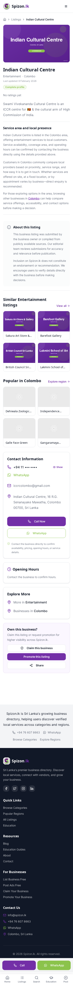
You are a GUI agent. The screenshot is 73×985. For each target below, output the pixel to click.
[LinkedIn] (32, 788)
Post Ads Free (12, 885)
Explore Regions (50, 739)
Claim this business (40, 648)
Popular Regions (13, 813)
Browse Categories (25, 739)
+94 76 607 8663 (28, 732)
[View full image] (36, 44)
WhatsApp (40, 533)
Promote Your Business (17, 897)
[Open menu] (66, 6)
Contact (8, 861)
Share (40, 665)
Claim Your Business (15, 891)
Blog (6, 843)
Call (22, 965)
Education (9, 825)
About (7, 855)
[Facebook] (6, 788)
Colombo (29, 76)
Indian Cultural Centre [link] (40, 19)
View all (61, 305)
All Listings (10, 819)
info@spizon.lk (17, 915)
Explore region (57, 381)
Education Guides (14, 849)
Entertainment (12, 76)
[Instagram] (23, 788)
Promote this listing (37, 656)
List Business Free (14, 879)
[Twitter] (15, 788)
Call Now (39, 521)
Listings (16, 19)
